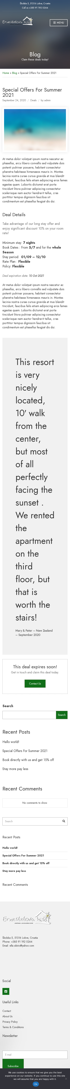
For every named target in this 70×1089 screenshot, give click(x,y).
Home (5, 73)
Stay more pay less (15, 769)
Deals (33, 100)
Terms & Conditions (13, 1027)
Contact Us (35, 683)
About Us (7, 1016)
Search (7, 706)
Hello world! (10, 742)
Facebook (5, 991)
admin (47, 100)
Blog (14, 73)
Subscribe (13, 1066)
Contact (6, 1011)
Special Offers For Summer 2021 (24, 751)
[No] (66, 1078)
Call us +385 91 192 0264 (35, 7)
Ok (35, 1084)
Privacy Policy (10, 1022)
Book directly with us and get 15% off (28, 760)
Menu (60, 23)
